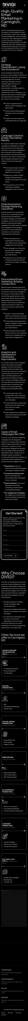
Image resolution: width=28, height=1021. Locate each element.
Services (10, 1013)
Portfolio (18, 1013)
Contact (3, 1015)
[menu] (24, 5)
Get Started (8, 555)
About (3, 1013)
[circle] (9, 1017)
